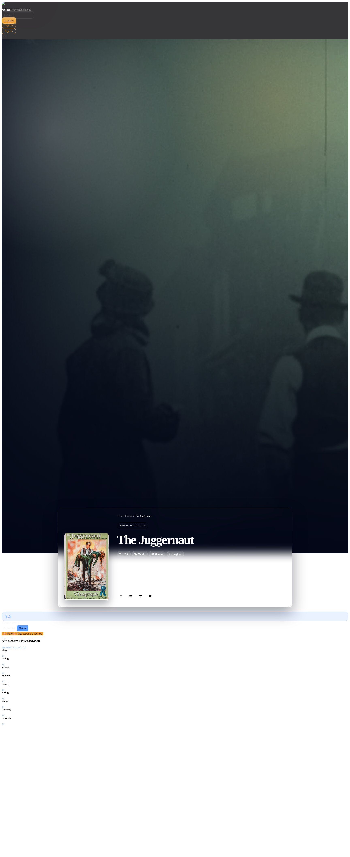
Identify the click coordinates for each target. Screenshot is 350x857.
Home (120, 516)
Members (19, 9)
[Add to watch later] (121, 596)
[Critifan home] (175, 5)
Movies (6, 9)
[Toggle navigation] (5, 36)
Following (9, 628)
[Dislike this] (140, 596)
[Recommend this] (131, 596)
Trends (9, 20)
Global (22, 628)
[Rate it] (150, 596)
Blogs (28, 9)
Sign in (9, 25)
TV (12, 9)
